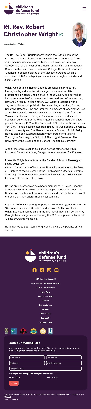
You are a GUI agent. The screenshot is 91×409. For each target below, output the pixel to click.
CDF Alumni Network (46, 288)
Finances (45, 309)
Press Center (45, 314)
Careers (45, 301)
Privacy (15, 399)
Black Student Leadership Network (45, 283)
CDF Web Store (45, 322)
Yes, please (15, 377)
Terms (6, 399)
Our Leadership (45, 305)
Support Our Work (45, 296)
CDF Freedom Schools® (45, 279)
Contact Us (45, 318)
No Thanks (53, 377)
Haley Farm (45, 292)
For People (58, 204)
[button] (61, 34)
